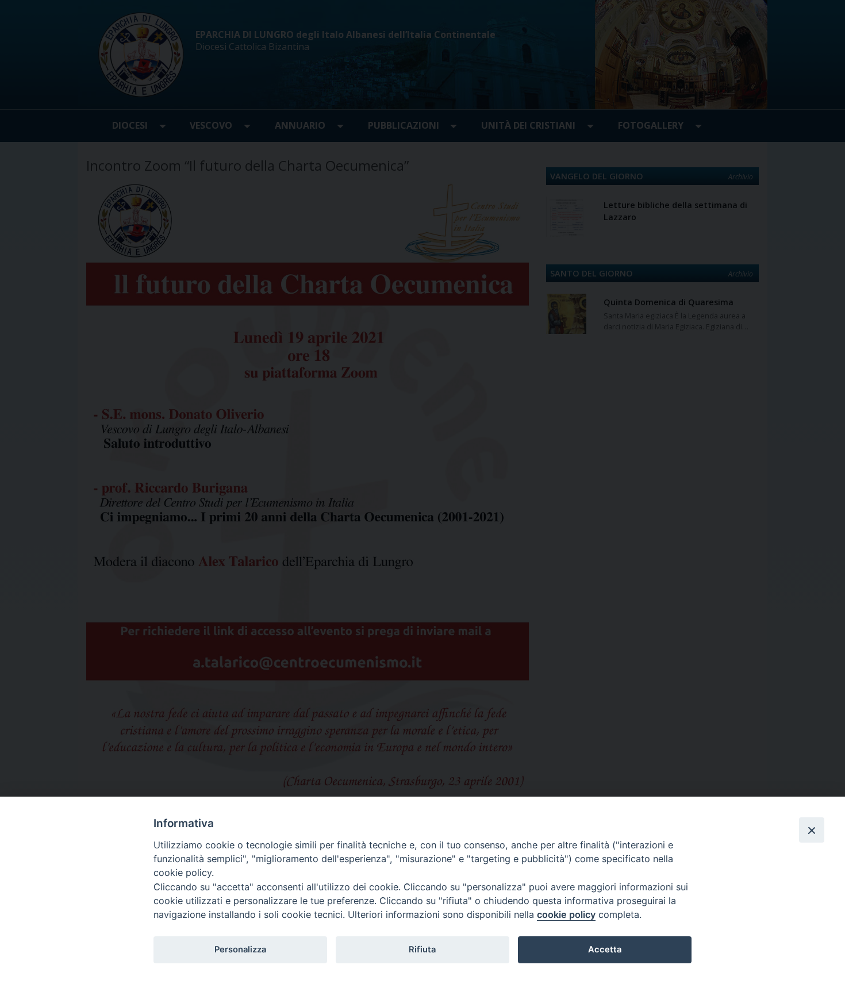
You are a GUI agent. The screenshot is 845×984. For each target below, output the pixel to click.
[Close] (811, 830)
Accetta (604, 949)
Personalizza (240, 949)
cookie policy (566, 914)
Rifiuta (422, 949)
